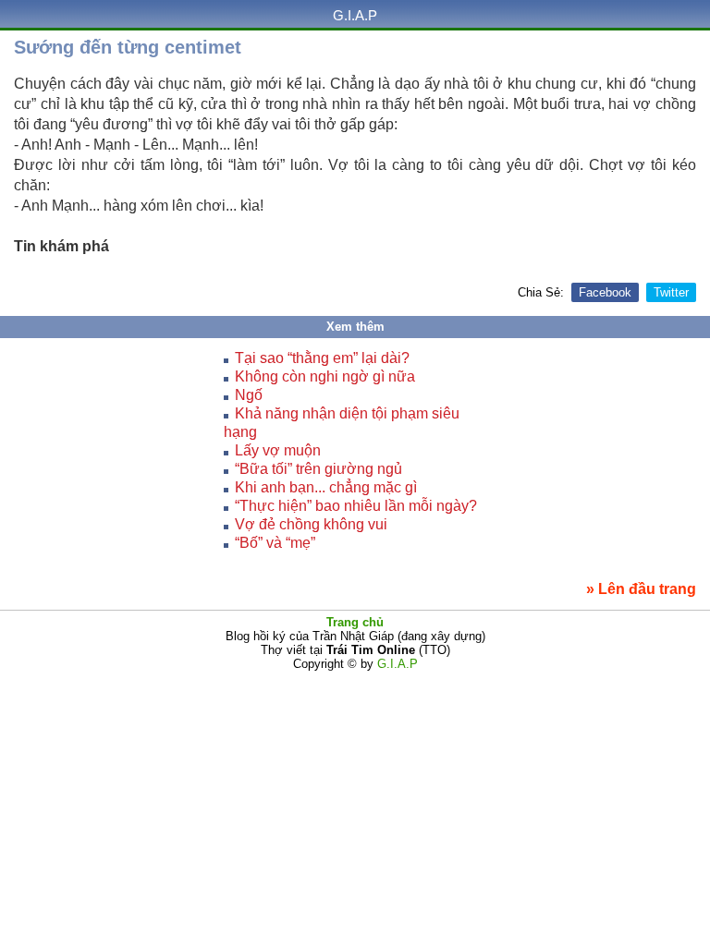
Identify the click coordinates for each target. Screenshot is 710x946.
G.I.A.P (355, 15)
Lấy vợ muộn (278, 450)
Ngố (249, 395)
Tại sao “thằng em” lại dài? (322, 358)
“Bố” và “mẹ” (275, 543)
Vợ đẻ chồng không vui (311, 524)
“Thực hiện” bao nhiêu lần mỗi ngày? (356, 506)
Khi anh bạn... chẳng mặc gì (326, 487)
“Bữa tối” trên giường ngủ (318, 469)
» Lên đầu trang (641, 589)
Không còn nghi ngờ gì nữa (325, 376)
